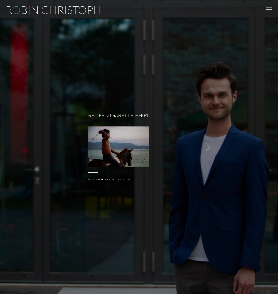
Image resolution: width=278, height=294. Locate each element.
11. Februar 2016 (104, 179)
